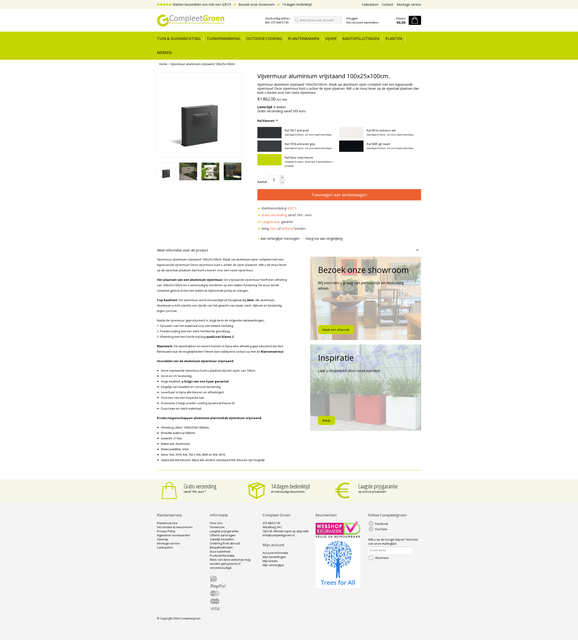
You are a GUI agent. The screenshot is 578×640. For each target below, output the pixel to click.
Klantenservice (167, 523)
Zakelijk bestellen (222, 539)
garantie (277, 222)
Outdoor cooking (264, 38)
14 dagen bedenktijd (296, 4)
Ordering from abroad (225, 543)
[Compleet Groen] (208, 20)
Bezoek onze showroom (256, 4)
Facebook (381, 524)
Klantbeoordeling (278, 208)
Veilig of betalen (283, 228)
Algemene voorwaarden (173, 535)
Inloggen (352, 18)
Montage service (409, 4)
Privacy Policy (166, 531)
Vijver (330, 38)
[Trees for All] (338, 587)
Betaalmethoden (221, 547)
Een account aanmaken (362, 22)
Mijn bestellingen (274, 557)
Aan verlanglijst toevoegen (280, 238)
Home (163, 64)
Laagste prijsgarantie (378, 486)
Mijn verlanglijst (273, 565)
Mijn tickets (270, 561)
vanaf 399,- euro (286, 215)
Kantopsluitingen (361, 38)
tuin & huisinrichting (178, 38)
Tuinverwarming (223, 38)
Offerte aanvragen (222, 535)
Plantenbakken (303, 38)
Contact (387, 4)
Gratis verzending (200, 486)
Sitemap (162, 539)
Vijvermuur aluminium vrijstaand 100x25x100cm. (202, 64)
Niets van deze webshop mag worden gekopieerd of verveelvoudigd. (230, 564)
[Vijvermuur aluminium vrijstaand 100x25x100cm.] (166, 179)
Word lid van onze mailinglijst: (393, 541)
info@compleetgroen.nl (279, 535)
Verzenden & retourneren (175, 527)
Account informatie (275, 553)
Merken (164, 52)
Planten (393, 38)
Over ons (216, 523)
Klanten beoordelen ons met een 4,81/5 (202, 4)
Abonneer (382, 558)
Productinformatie (222, 555)
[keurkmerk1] (338, 537)
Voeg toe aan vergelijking (324, 238)
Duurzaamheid (220, 551)
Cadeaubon (370, 4)
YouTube (381, 529)
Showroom (217, 527)
